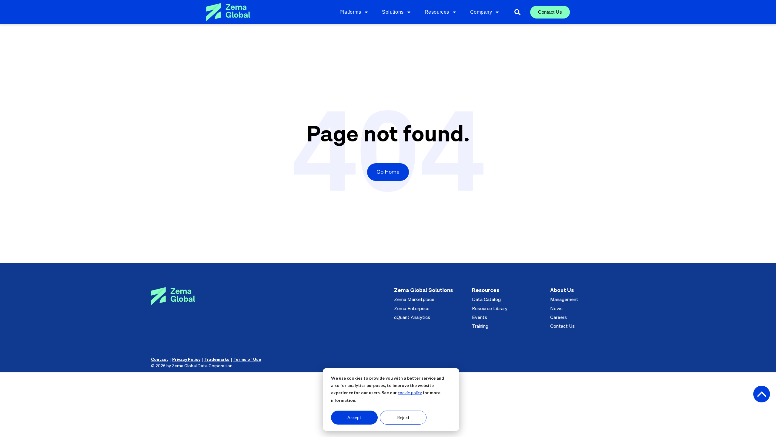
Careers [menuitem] (558, 317)
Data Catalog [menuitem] (486, 299)
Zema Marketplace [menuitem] (414, 299)
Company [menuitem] (481, 12)
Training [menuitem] (480, 326)
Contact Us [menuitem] (550, 12)
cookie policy (410, 392)
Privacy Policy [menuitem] (186, 359)
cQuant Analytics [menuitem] (412, 317)
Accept (354, 417)
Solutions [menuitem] (392, 12)
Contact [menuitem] (159, 359)
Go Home (388, 172)
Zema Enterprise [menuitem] (412, 308)
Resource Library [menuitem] (489, 308)
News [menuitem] (556, 308)
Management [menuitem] (564, 299)
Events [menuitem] (479, 317)
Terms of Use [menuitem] (247, 359)
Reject (403, 417)
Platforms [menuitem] (350, 12)
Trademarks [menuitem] (216, 359)
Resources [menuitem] (437, 12)
